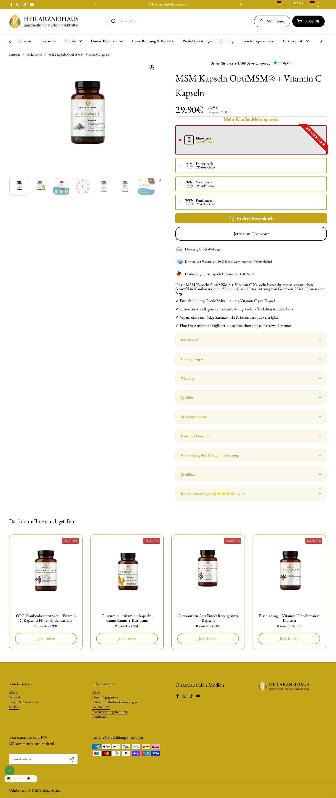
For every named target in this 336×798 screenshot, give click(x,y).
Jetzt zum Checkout (251, 234)
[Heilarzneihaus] (44, 21)
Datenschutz (101, 706)
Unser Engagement (105, 697)
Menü (13, 692)
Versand (14, 697)
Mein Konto (276, 21)
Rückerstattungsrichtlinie (110, 711)
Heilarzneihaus (50, 790)
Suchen (14, 706)
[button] (251, 340)
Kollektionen (34, 54)
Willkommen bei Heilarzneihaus (168, 4)
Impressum (99, 716)
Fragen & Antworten (23, 702)
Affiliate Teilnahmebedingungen (114, 702)
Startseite (14, 54)
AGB (96, 692)
